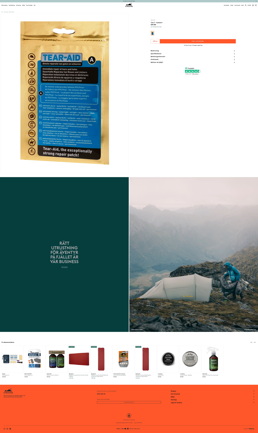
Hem (2, 12)
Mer (34, 5)
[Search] (245, 5)
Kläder (23, 5)
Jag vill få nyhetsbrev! (129, 402)
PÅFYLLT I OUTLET (129, 2)
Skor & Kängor (29, 5)
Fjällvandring (4, 5)
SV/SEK (249, 5)
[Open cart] (256, 5)
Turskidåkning (12, 5)
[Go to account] (253, 5)
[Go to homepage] (129, 5)
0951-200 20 (101, 394)
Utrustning (18, 5)
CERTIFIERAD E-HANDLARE (129, 419)
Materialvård (11, 12)
